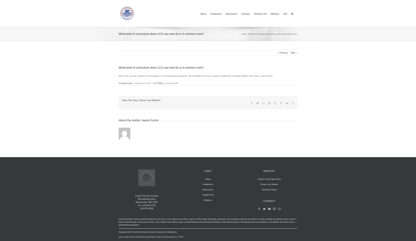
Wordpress (172, 232)
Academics (208, 184)
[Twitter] (264, 209)
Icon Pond (136, 237)
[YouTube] (269, 209)
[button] (292, 13)
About (208, 179)
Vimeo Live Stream (269, 184)
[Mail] (279, 209)
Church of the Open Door (269, 179)
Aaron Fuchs (126, 83)
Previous (284, 53)
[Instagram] (274, 209)
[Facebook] (259, 209)
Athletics (208, 200)
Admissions (208, 189)
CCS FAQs (158, 83)
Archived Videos (269, 189)
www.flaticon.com (153, 237)
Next (293, 53)
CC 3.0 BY (178, 237)
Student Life (208, 195)
